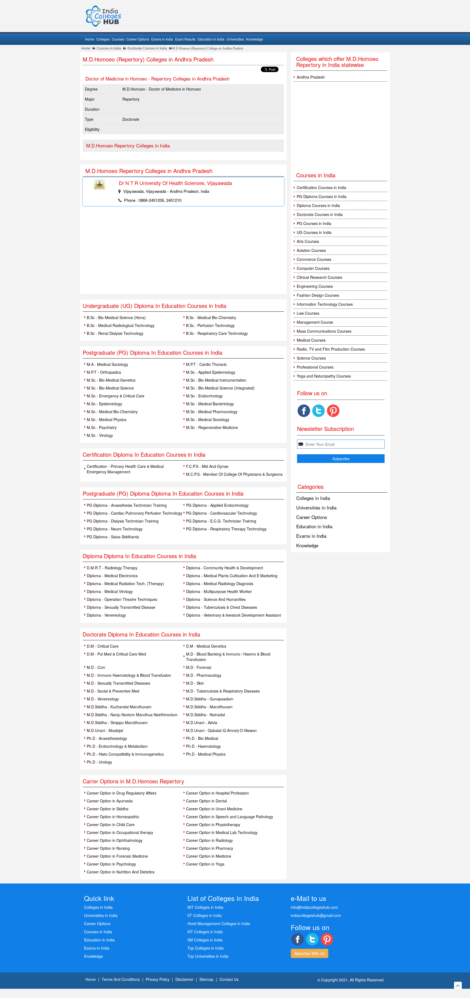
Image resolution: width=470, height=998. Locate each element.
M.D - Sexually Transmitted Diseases (118, 683)
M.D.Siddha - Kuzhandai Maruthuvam (119, 706)
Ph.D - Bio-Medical (202, 738)
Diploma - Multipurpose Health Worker (219, 591)
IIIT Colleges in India (205, 931)
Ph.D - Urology (99, 762)
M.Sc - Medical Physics (106, 419)
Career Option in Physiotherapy (213, 824)
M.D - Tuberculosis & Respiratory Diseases (223, 691)
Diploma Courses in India (318, 205)
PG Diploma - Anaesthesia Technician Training (127, 505)
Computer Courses (313, 268)
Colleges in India (313, 498)
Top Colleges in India (205, 948)
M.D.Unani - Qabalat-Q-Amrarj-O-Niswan (221, 730)
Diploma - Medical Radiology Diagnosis (219, 583)
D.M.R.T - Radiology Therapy (112, 567)
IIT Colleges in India (204, 915)
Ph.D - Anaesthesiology (107, 738)
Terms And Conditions (121, 979)
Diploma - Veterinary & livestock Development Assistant (233, 615)
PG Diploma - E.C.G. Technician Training (221, 521)
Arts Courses (308, 241)
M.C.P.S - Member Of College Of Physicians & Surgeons (234, 474)
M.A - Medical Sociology (107, 364)
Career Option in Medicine (208, 856)
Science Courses (311, 358)
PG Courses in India (314, 223)
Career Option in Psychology (111, 864)
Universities (235, 39)
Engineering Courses (315, 286)
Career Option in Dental (206, 801)
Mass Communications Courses (324, 331)
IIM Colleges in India (204, 940)
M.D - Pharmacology (203, 675)
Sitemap (206, 979)
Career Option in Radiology (209, 840)
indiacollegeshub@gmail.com (316, 915)
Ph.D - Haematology (203, 746)
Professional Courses (315, 367)
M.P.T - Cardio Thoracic (206, 364)
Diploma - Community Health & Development (224, 567)
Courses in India (109, 48)
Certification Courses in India (321, 187)
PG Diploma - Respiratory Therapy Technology (226, 529)
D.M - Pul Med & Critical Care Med (116, 654)
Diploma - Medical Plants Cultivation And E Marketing (231, 575)
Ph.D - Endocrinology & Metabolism (117, 746)
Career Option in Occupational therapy (120, 832)
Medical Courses (311, 340)
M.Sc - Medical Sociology (207, 419)
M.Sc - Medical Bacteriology (210, 403)
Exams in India (162, 39)
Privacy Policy (157, 979)
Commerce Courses (314, 259)
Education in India (211, 39)
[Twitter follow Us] (318, 411)
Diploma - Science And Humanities (216, 599)
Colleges (103, 39)
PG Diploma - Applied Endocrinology (217, 505)
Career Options (137, 39)
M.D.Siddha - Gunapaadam (209, 699)
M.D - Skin (195, 683)
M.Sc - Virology (100, 435)
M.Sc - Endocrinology (204, 395)
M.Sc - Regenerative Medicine (212, 427)
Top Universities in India (207, 956)
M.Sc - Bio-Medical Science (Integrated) (220, 388)
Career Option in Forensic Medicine (117, 856)
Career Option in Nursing (108, 848)
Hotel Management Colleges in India (218, 923)
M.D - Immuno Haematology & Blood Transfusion (129, 675)
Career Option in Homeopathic (113, 816)
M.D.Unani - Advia (201, 722)
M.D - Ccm (96, 667)
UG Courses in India (314, 232)
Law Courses (308, 313)
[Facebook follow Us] (304, 411)
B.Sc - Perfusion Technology (210, 325)
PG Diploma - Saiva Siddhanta (113, 536)
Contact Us (229, 979)
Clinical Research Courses (319, 277)
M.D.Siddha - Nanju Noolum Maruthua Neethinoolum (132, 714)
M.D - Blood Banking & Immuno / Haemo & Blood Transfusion (228, 656)
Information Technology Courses (325, 304)
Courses (118, 39)
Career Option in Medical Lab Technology (222, 832)
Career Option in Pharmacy (209, 848)
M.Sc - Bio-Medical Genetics (111, 380)
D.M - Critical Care (103, 646)
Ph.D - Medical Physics (205, 754)
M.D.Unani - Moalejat (105, 730)
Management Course (315, 322)
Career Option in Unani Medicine (214, 808)
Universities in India (316, 507)
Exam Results (185, 39)
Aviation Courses (311, 250)
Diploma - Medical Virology (110, 591)
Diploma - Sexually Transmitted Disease (121, 607)
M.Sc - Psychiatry (102, 427)
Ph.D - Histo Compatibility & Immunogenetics (125, 754)
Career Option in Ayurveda (110, 801)
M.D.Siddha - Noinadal (205, 714)
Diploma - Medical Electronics (112, 575)
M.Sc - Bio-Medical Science (110, 388)
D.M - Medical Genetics (206, 646)
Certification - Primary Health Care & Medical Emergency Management (125, 469)
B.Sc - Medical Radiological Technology (120, 325)
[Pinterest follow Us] (333, 411)
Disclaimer (184, 979)
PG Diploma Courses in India (322, 196)
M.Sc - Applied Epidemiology (210, 372)
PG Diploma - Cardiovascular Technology (221, 513)
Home (89, 39)
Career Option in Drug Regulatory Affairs (121, 793)
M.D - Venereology (103, 699)
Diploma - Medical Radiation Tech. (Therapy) (125, 583)
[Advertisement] (183, 253)
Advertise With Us (309, 953)
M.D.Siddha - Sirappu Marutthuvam (117, 722)
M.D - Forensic (199, 667)
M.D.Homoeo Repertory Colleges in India (128, 145)
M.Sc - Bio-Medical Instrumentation (216, 380)
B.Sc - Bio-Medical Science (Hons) (116, 317)
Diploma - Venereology (106, 615)
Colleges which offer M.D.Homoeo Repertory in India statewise (337, 62)
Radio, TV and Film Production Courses (331, 349)
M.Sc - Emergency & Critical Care (115, 395)
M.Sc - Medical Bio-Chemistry (112, 411)
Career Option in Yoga (205, 864)
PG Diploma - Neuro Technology (115, 529)
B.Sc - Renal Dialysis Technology (115, 333)
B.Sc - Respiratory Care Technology (217, 333)
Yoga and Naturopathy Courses (324, 376)
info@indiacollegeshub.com (314, 907)
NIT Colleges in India (205, 907)
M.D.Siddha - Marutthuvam (209, 706)
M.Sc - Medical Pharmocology (211, 411)
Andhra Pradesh (311, 77)
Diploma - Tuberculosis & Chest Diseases (221, 607)
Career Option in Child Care (111, 824)
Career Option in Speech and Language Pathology (229, 816)
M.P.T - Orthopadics (104, 372)
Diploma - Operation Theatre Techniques (122, 599)
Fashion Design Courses (318, 295)
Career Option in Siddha (107, 808)
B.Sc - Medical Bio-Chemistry (211, 317)
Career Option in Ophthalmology (115, 840)
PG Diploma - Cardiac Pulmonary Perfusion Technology (134, 513)
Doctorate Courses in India (147, 48)
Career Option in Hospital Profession (217, 793)
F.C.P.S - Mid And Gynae (207, 466)
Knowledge (254, 39)
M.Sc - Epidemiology (104, 403)
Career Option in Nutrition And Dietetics (120, 872)
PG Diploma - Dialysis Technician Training (123, 521)
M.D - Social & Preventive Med (113, 691)
